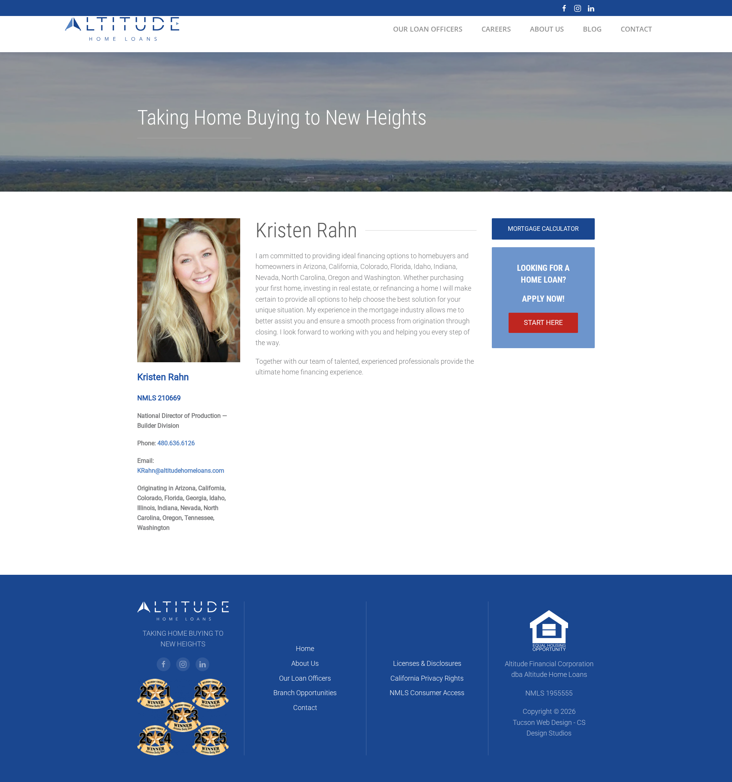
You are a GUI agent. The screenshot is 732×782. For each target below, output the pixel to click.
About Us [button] (547, 29)
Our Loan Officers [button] (427, 29)
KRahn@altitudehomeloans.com (180, 470)
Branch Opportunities (305, 693)
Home (305, 648)
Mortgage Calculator (543, 228)
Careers (496, 29)
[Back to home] (122, 29)
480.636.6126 (176, 443)
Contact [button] (636, 29)
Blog (592, 29)
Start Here (543, 322)
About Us (305, 663)
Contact (305, 708)
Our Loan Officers (305, 678)
